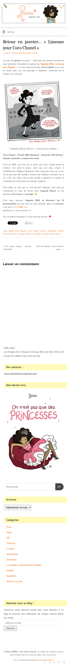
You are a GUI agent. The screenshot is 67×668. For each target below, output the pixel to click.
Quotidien (11, 576)
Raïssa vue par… (15, 581)
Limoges (22, 234)
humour (6, 234)
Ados (9, 532)
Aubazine (23, 231)
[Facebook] (45, 6)
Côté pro (11, 543)
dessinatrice (52, 231)
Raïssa (57, 234)
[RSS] (54, 6)
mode (52, 234)
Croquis (10, 548)
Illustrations (27, 53)
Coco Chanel (33, 231)
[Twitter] (49, 6)
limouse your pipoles (33, 234)
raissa (7, 53)
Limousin (45, 234)
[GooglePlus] (58, 6)
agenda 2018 (13, 231)
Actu (9, 527)
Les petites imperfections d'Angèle (24, 565)
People (35, 53)
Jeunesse (12, 559)
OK (58, 486)
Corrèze (43, 231)
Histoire (61, 231)
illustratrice (14, 234)
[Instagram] (63, 6)
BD (8, 537)
